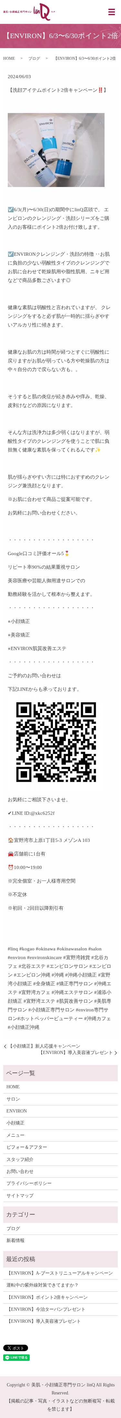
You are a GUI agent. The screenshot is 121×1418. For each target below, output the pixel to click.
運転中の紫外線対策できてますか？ (42, 1285)
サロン (13, 1099)
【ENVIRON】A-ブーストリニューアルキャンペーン (59, 1273)
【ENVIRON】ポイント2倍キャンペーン (47, 1297)
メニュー (15, 1135)
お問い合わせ (20, 1171)
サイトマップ (20, 1195)
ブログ (34, 58)
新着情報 (15, 1240)
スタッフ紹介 (20, 1159)
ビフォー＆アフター (26, 1147)
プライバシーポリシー (29, 1183)
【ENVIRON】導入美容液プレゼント (75, 1052)
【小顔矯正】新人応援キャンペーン (44, 1046)
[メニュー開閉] (111, 12)
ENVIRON (16, 1111)
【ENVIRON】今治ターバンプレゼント (46, 1309)
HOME (9, 58)
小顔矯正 (15, 1123)
